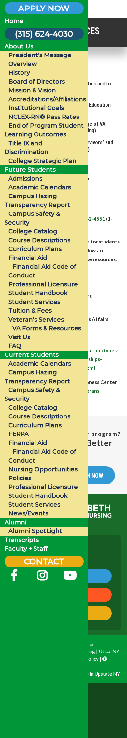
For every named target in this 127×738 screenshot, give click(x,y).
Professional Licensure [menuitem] (43, 284)
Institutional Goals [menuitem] (36, 108)
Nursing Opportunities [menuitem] (43, 469)
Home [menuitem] (14, 20)
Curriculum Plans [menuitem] (35, 249)
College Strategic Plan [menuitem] (42, 161)
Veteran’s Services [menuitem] (36, 319)
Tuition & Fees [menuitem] (30, 310)
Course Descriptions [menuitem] (39, 240)
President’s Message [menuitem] (39, 55)
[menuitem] (14, 577)
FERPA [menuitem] (18, 434)
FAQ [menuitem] (14, 346)
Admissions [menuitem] (25, 178)
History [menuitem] (19, 72)
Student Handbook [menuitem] (37, 293)
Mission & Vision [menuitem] (32, 90)
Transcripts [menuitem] (22, 539)
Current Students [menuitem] (32, 354)
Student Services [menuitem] (34, 302)
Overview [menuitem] (22, 64)
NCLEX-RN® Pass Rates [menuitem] (43, 116)
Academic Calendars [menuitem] (39, 187)
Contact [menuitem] (44, 561)
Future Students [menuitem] (30, 169)
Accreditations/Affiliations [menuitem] (47, 99)
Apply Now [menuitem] (44, 8)
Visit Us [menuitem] (19, 337)
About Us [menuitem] (19, 46)
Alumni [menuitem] (15, 522)
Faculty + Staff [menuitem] (26, 548)
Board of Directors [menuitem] (36, 81)
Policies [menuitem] (19, 478)
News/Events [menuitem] (28, 513)
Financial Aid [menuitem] (27, 257)
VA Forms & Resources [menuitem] (46, 328)
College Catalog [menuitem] (32, 231)
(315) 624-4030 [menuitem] (44, 34)
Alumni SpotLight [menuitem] (35, 531)
